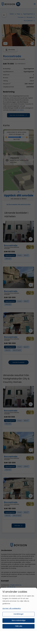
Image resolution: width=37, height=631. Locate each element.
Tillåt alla (18, 626)
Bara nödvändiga (18, 620)
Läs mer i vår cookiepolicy (11, 608)
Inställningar (19, 614)
